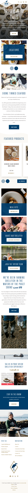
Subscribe (15, 404)
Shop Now (14, 33)
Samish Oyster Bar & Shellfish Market (5, 452)
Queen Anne (4, 449)
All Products (22, 181)
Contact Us (17, 453)
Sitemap (14, 490)
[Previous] (12, 68)
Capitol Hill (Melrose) (5, 444)
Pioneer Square (4, 446)
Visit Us (4, 441)
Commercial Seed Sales (20, 451)
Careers (16, 446)
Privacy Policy (14, 486)
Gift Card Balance (18, 455)
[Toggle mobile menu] (26, 1)
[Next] (16, 68)
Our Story (14, 310)
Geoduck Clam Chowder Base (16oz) (11, 165)
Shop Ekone (15, 127)
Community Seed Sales (20, 449)
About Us (17, 444)
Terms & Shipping (14, 488)
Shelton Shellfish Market (6, 454)
